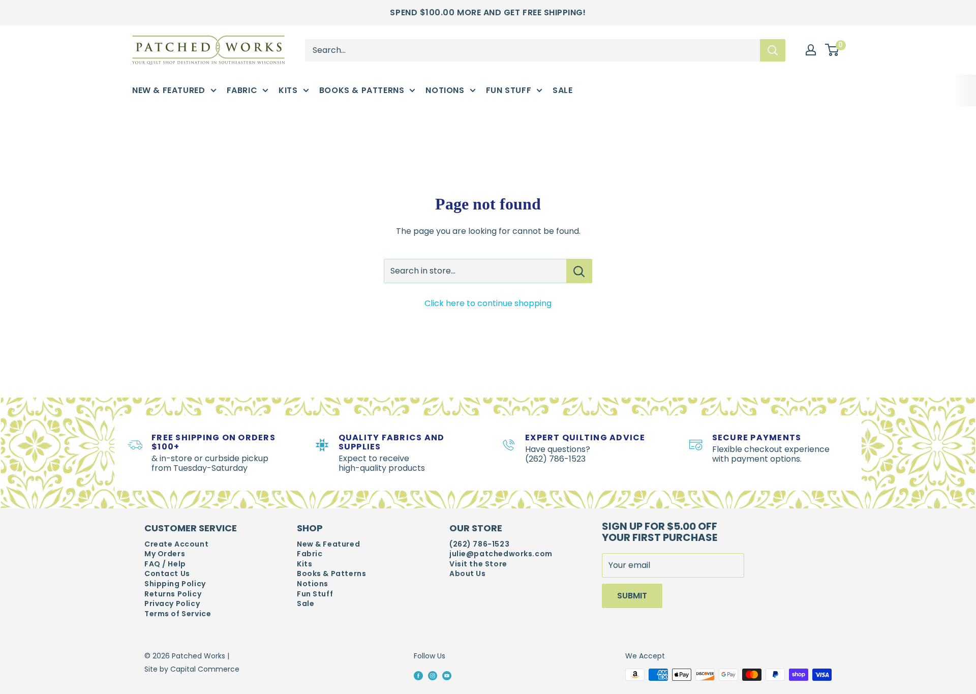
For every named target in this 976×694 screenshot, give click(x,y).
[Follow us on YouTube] (446, 675)
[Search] (772, 50)
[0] (832, 50)
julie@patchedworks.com (501, 554)
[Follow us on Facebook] (418, 675)
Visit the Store (478, 564)
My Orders (164, 554)
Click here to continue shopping (488, 303)
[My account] (811, 49)
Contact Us (167, 574)
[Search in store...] (579, 271)
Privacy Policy (172, 604)
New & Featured (168, 90)
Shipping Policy (175, 584)
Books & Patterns (362, 90)
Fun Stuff (509, 90)
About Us (467, 574)
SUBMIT (632, 595)
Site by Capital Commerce (191, 669)
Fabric (242, 90)
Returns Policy (172, 594)
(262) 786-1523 (479, 544)
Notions (444, 90)
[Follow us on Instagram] (432, 675)
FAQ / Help (165, 564)
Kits (288, 90)
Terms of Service (177, 614)
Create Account (176, 544)
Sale (562, 90)
